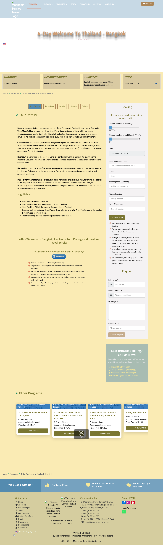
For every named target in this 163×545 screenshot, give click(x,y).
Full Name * (113, 280)
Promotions (85, 4)
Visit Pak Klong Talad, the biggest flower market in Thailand (46, 207)
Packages (34, 4)
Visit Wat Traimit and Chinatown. (35, 201)
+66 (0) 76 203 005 (91, 510)
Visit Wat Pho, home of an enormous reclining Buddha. (44, 204)
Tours (20, 510)
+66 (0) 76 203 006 (91, 513)
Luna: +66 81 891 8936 (120, 367)
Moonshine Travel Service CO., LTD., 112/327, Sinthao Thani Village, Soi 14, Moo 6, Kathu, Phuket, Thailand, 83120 (98, 505)
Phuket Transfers (25, 516)
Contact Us (109, 4)
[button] (33, 430)
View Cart (148, 4)
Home (5, 93)
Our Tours (47, 4)
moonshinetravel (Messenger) (124, 373)
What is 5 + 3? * (114, 324)
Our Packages (24, 508)
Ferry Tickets (23, 513)
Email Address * (115, 291)
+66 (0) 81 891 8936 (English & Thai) (98, 519)
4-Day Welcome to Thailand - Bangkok (38, 93)
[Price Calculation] (156, 83)
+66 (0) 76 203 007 (91, 516)
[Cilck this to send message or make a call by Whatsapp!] (124, 511)
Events (73, 4)
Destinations (23, 525)
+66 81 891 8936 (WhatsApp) (123, 370)
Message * (113, 301)
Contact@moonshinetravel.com (96, 522)
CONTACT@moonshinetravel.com (125, 375)
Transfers (62, 4)
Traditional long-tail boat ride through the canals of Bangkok (46, 216)
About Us (97, 4)
